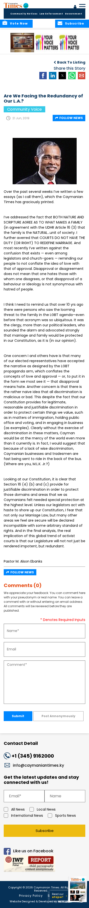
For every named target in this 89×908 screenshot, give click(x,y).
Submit (18, 716)
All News (18, 809)
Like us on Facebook (33, 851)
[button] (23, 42)
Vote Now (19, 23)
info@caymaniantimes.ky (38, 765)
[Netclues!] (65, 901)
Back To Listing (71, 62)
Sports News (65, 815)
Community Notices (24, 14)
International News (27, 815)
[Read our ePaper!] (78, 902)
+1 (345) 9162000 (33, 755)
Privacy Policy (31, 896)
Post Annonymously (58, 716)
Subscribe (45, 830)
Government (73, 14)
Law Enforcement (51, 14)
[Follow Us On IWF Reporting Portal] (44, 864)
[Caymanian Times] (16, 5)
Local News (46, 809)
